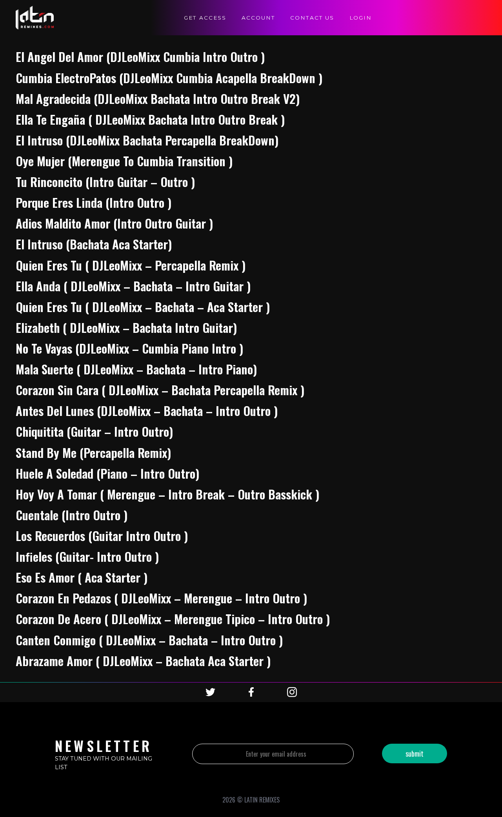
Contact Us (312, 18)
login (360, 18)
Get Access (205, 18)
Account (258, 18)
